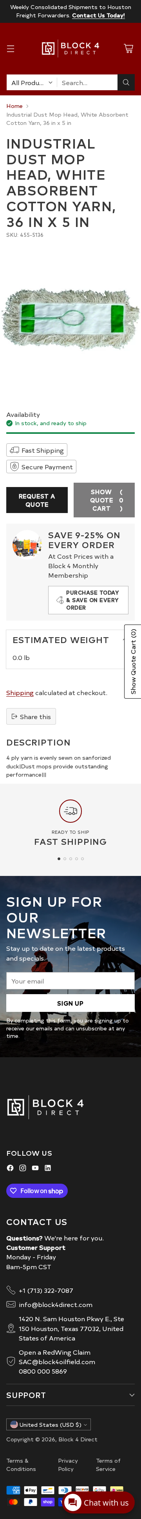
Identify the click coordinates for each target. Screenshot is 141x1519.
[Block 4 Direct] (70, 48)
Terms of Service (108, 1464)
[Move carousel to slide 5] (82, 858)
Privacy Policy (68, 1464)
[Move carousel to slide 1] (59, 858)
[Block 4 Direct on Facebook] (10, 1169)
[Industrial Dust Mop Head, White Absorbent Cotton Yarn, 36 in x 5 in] (70, 319)
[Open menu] (10, 49)
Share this (35, 716)
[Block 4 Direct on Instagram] (22, 1169)
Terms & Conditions (21, 1464)
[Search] (126, 82)
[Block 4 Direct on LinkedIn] (47, 1169)
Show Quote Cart (107, 499)
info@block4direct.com (55, 1304)
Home (14, 106)
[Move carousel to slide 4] (76, 858)
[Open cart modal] (128, 49)
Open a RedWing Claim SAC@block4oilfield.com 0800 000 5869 (57, 1361)
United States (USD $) (50, 1424)
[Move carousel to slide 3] (70, 858)
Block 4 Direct (78, 1439)
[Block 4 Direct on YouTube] (35, 1169)
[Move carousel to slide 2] (64, 858)
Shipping (20, 692)
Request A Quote (37, 500)
